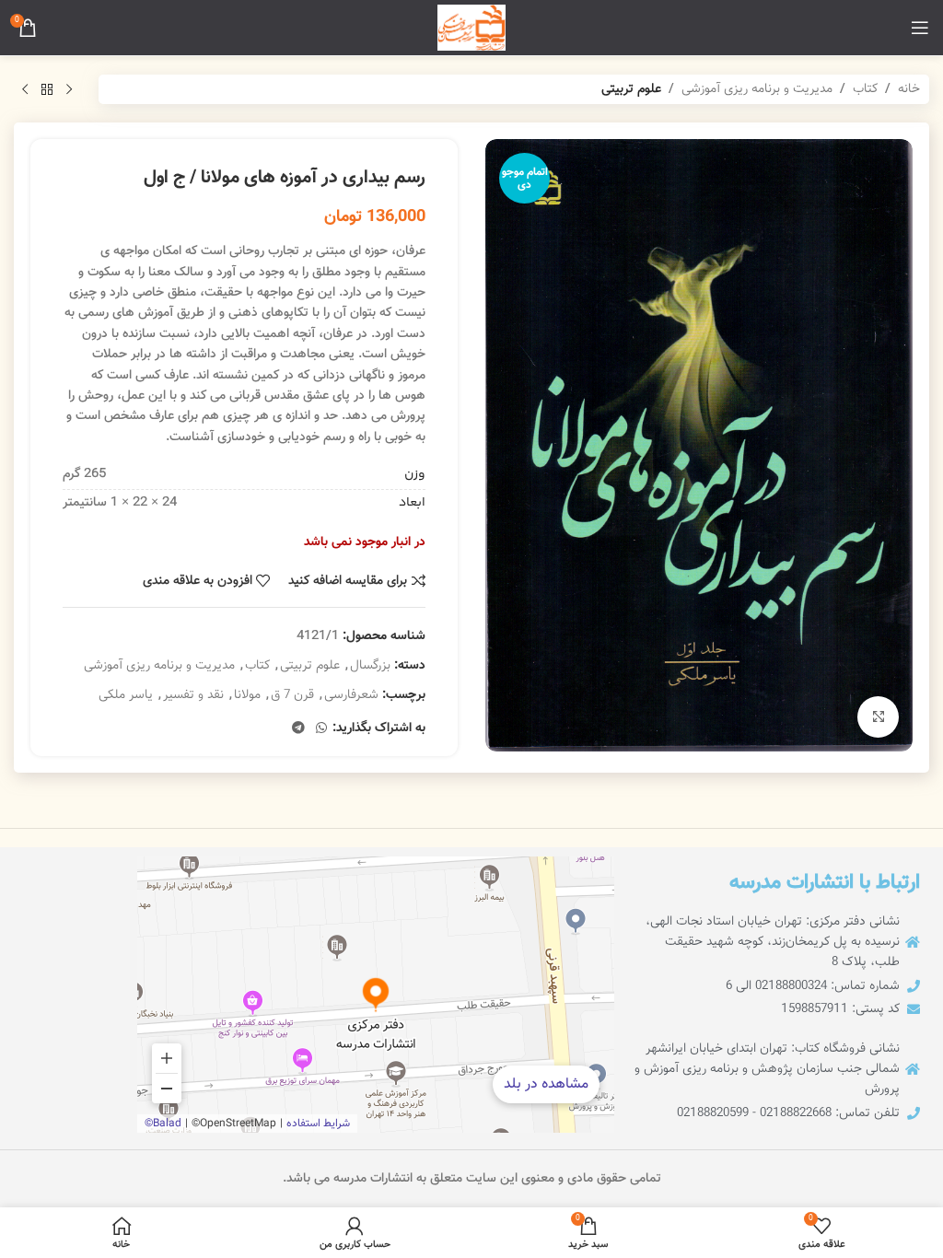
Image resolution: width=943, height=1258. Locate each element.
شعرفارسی (351, 695)
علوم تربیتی (631, 89)
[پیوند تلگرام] (298, 729)
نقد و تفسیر (193, 695)
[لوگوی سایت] (471, 28)
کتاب (865, 89)
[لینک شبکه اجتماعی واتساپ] (321, 729)
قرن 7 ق (292, 695)
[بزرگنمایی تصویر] (878, 717)
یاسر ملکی (126, 695)
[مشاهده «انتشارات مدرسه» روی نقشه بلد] (375, 994)
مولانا (247, 695)
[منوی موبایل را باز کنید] (920, 27)
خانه (909, 89)
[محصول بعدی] (25, 89)
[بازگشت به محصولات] (47, 89)
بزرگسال (370, 666)
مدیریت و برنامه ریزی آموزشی (756, 89)
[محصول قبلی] (69, 89)
